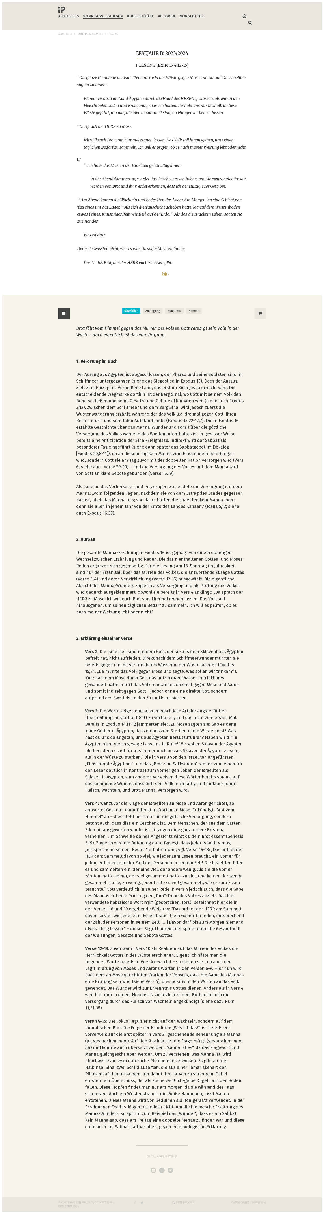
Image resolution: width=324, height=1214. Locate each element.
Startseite (65, 33)
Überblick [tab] (131, 311)
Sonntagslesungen (103, 16)
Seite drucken (185, 1202)
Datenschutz (240, 1202)
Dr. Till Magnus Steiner (162, 1156)
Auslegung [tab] (152, 311)
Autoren (166, 16)
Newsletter (191, 16)
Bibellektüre (140, 16)
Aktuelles (68, 16)
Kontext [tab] (193, 311)
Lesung (113, 33)
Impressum (259, 1202)
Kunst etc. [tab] (174, 311)
